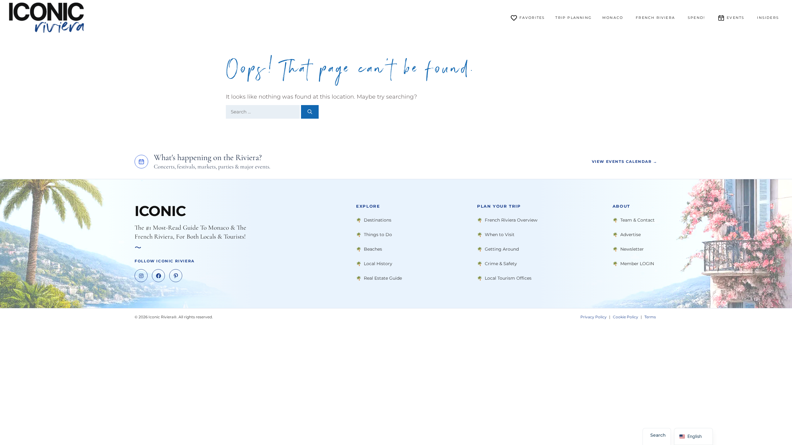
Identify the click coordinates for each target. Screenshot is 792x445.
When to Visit (499, 234)
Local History (378, 263)
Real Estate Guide (383, 278)
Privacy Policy (593, 317)
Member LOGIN (637, 263)
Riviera (655, 17)
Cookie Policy (625, 317)
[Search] (310, 112)
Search (658, 435)
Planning (573, 17)
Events (735, 17)
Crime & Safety (501, 263)
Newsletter (632, 249)
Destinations (377, 220)
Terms (650, 317)
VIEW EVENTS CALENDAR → (624, 161)
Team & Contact (637, 220)
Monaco (612, 17)
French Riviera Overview (511, 220)
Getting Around (502, 249)
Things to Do (378, 234)
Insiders (768, 17)
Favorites (532, 17)
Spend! (696, 17)
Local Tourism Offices (508, 278)
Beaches (373, 249)
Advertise (630, 234)
